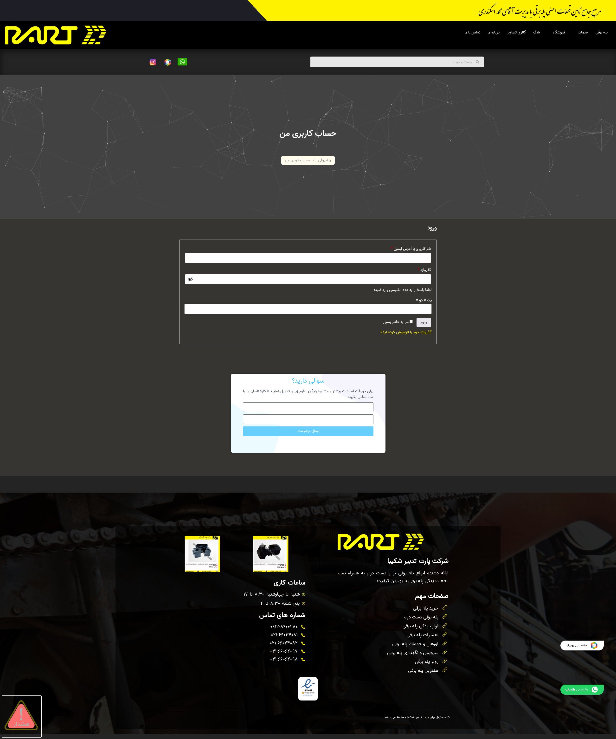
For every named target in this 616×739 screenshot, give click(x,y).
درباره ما (494, 32)
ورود (423, 322)
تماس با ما (472, 32)
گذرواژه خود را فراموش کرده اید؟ (406, 332)
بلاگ (536, 32)
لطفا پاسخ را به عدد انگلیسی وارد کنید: (403, 290)
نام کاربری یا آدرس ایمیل (406, 248)
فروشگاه (559, 32)
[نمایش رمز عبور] (190, 279)
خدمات (583, 32)
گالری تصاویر (516, 32)
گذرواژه (420, 269)
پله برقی (602, 32)
